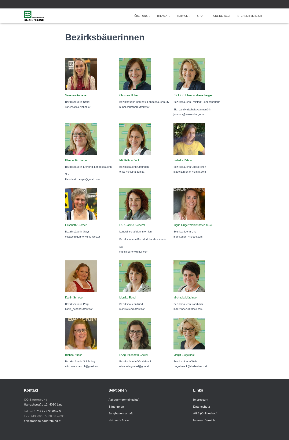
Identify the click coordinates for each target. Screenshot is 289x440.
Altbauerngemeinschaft (124, 399)
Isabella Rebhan (183, 160)
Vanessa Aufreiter (76, 95)
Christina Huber (128, 95)
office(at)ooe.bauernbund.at (42, 420)
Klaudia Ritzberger (76, 160)
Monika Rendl (127, 297)
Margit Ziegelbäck (184, 354)
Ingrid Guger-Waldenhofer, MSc (192, 225)
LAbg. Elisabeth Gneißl (133, 354)
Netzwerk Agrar (119, 420)
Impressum (200, 399)
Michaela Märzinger (185, 297)
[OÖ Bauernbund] (34, 16)
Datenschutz (201, 406)
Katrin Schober (74, 297)
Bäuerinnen (116, 406)
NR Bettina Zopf (129, 160)
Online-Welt (221, 15)
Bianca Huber (73, 354)
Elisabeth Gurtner (76, 225)
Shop (201, 15)
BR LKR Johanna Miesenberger (192, 95)
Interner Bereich (249, 15)
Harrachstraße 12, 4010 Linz (43, 404)
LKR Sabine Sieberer (132, 225)
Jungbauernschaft (121, 413)
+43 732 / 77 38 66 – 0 (45, 411)
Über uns (141, 15)
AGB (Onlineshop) (205, 413)
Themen (162, 15)
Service (183, 15)
